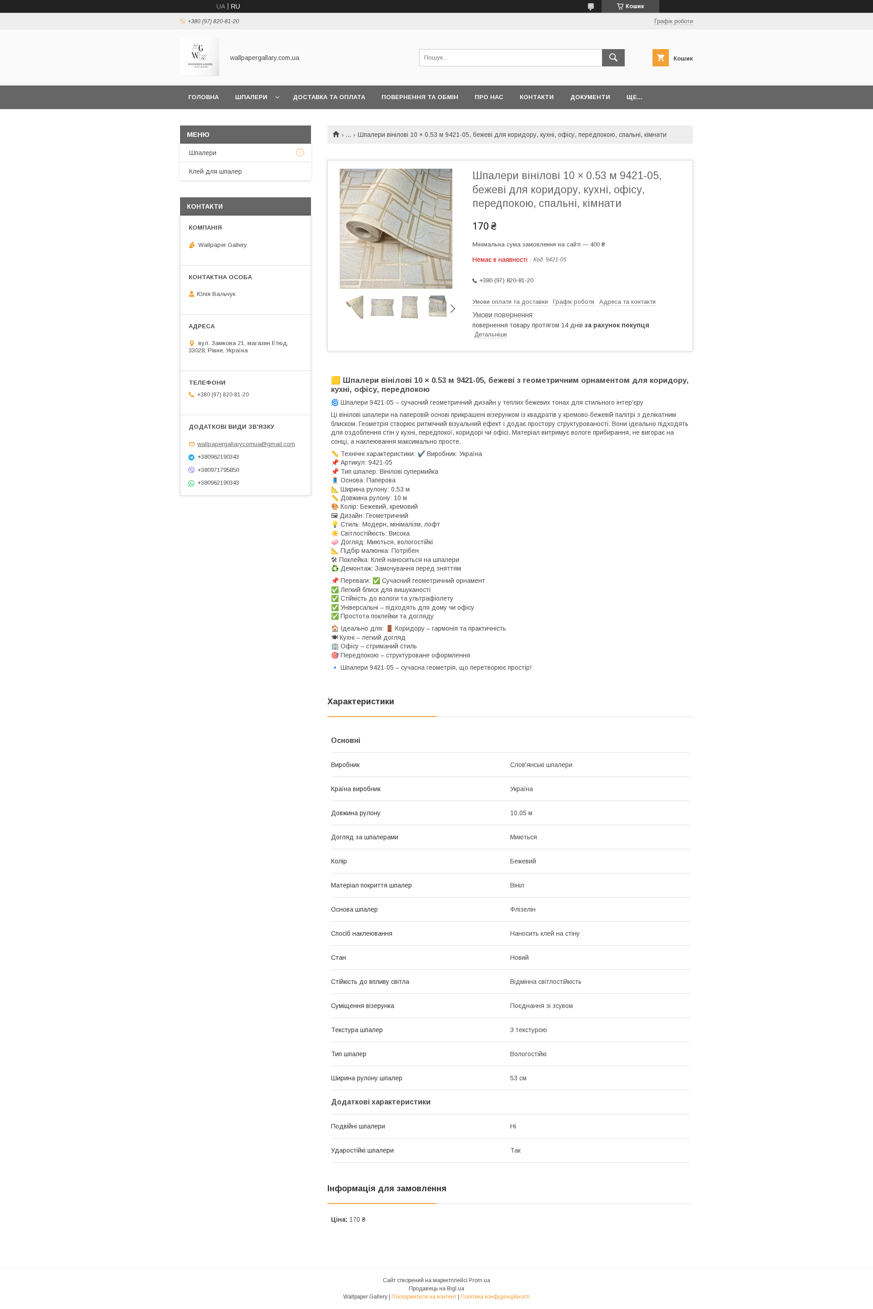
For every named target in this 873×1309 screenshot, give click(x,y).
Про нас (489, 97)
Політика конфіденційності (495, 1297)
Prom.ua (479, 1280)
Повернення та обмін (419, 97)
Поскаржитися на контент (424, 1297)
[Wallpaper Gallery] (199, 73)
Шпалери (251, 97)
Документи (590, 97)
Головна (203, 97)
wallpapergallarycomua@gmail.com (246, 444)
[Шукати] (613, 57)
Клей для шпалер (215, 171)
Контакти (537, 97)
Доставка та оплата (329, 97)
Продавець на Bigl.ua (436, 1288)
